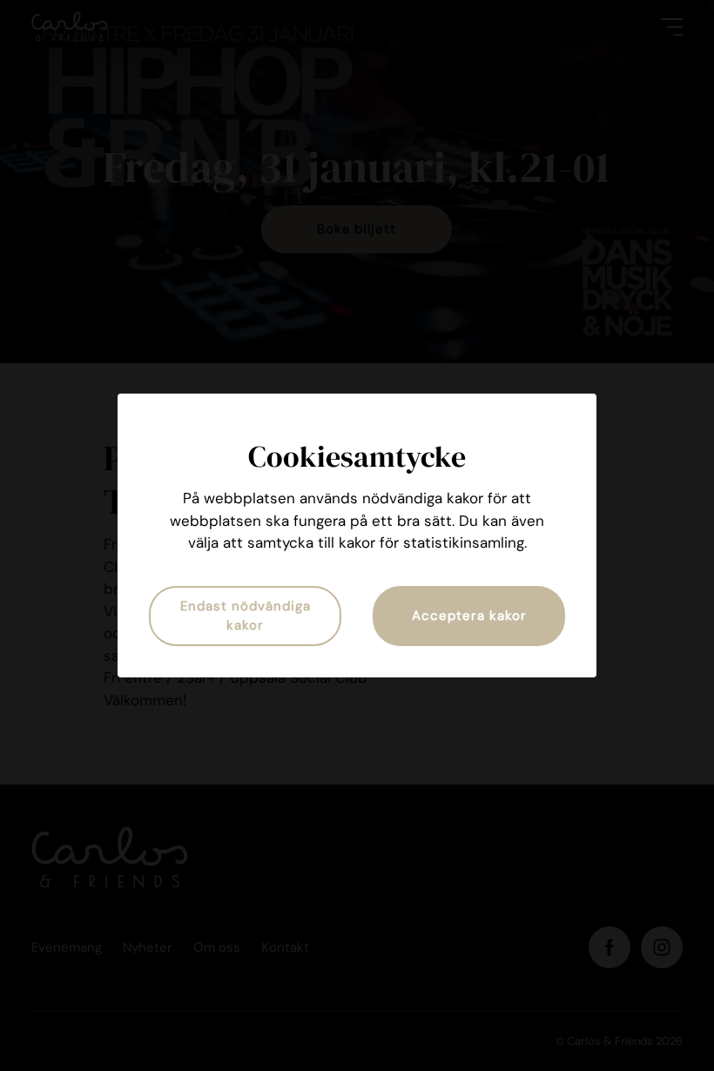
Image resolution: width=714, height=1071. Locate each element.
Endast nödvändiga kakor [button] (245, 616)
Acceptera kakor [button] (469, 615)
